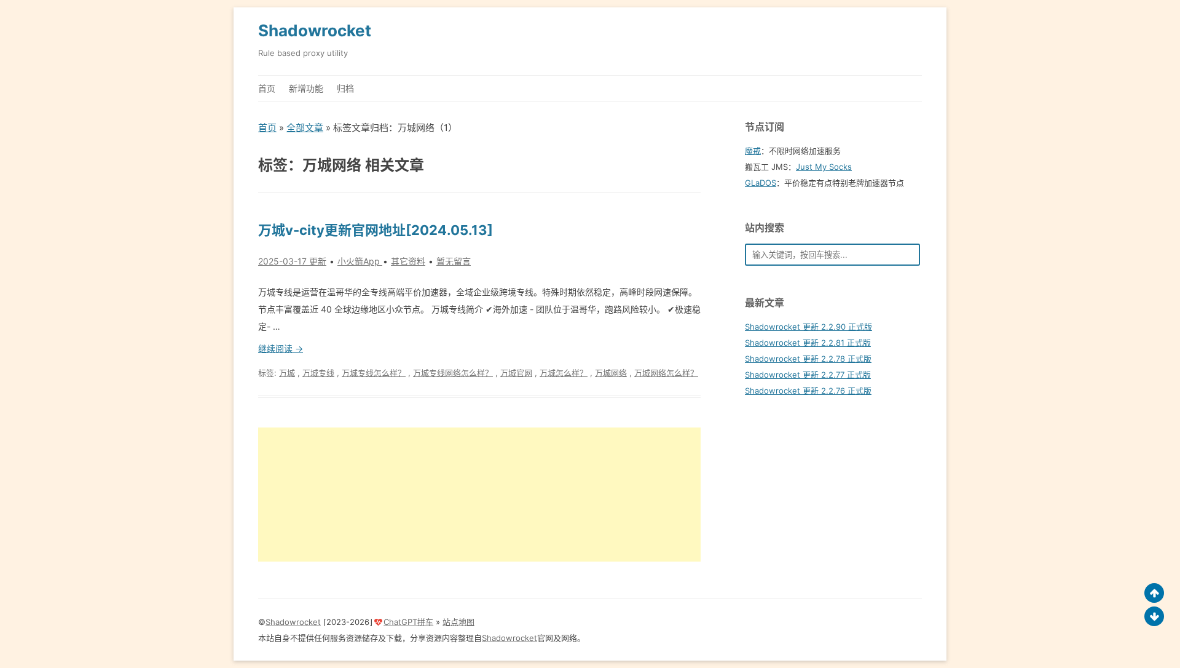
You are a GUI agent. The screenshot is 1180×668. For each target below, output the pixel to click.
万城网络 (611, 373)
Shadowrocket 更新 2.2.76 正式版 (808, 391)
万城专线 (318, 373)
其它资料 (408, 261)
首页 (266, 88)
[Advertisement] (479, 494)
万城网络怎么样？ (666, 373)
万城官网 (516, 373)
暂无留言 (453, 261)
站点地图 (458, 622)
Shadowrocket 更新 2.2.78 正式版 (808, 359)
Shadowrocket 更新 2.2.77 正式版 (808, 375)
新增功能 (306, 88)
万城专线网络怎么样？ (453, 373)
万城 (287, 373)
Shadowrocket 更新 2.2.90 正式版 (808, 327)
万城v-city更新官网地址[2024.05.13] (375, 230)
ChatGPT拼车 (408, 622)
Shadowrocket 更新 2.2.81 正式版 (808, 343)
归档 (345, 88)
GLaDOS (760, 183)
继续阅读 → (280, 348)
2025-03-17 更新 (292, 261)
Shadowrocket (314, 30)
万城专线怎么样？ (374, 373)
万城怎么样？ (564, 373)
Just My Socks (824, 167)
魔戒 (753, 151)
